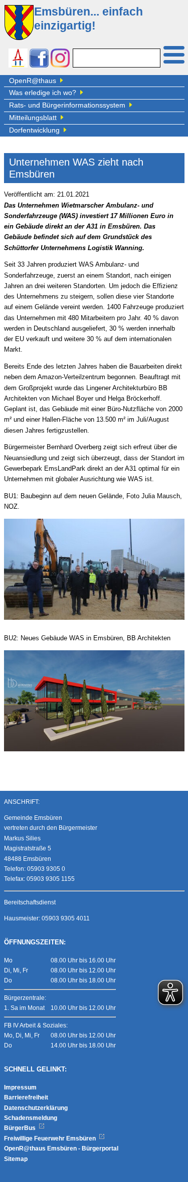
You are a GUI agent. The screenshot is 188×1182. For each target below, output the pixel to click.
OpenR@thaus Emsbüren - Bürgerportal (61, 1148)
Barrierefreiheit (26, 1097)
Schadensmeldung (30, 1117)
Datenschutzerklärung (36, 1107)
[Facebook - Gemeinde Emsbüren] (39, 59)
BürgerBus (20, 1127)
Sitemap (16, 1158)
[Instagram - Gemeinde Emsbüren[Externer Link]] (60, 59)
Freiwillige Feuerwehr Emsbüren (50, 1138)
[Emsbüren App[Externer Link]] (18, 59)
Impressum (20, 1087)
